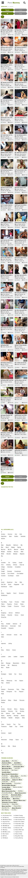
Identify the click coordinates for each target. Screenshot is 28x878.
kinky (2, 650)
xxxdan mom (6, 787)
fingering (9, 604)
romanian (22, 700)
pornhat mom (17, 783)
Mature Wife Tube (19, 829)
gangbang (3, 612)
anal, (17, 31)
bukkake (15, 553)
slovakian (3, 711)
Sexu (3, 315)
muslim (7, 667)
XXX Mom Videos (7, 827)
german (11, 612)
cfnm (2, 564)
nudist (10, 674)
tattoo (20, 295)
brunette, (3, 68)
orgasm (21, 680)
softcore (8, 713)
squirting (9, 715)
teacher (24, 418)
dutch (11, 586)
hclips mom (5, 779)
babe (2, 545)
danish (2, 582)
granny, (21, 348)
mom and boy (6, 806)
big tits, (21, 49)
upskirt (9, 733)
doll (23, 584)
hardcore (15, 623)
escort (14, 593)
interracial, (7, 435)
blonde (22, 549)
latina (9, 656)
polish (2, 691)
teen (14, 724)
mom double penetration (10, 774)
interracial (9, 634)
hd (20, 623)
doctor (9, 584)
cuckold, (21, 68)
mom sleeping (5, 809)
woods (14, 746)
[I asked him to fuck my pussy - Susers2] (21, 146)
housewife (3, 628)
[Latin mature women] (21, 427)
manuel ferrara (5, 297)
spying (2, 715)
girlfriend (17, 612)
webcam (24, 155)
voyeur (17, 739)
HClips (17, 157)
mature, (4, 33)
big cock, (23, 66)
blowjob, (22, 206)
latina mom (17, 768)
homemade (13, 626)
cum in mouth (11, 573)
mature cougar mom (16, 796)
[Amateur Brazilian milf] (7, 409)
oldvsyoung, (19, 418)
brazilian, (11, 31)
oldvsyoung (9, 680)
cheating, (21, 50)
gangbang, (8, 399)
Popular (7, 10)
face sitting (4, 602)
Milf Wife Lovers (6, 831)
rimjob (15, 700)
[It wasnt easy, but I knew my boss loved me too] (7, 129)
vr (21, 739)
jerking (10, 643)
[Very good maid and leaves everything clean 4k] (21, 76)
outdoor (8, 682)
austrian (3, 538)
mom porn (16, 798)
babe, (7, 31)
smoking (22, 711)
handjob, (9, 68)
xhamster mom (5, 804)
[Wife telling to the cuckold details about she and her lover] (21, 374)
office (2, 680)
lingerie (22, 656)
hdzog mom (14, 775)
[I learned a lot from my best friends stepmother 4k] (7, 76)
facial (10, 602)
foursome (16, 606)
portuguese (9, 691)
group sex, (3, 400)
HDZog (3, 402)
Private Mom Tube (19, 823)
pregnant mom (17, 806)
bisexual (16, 549)
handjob (8, 623)
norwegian (3, 674)
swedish (10, 717)
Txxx (17, 402)
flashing (3, 606)
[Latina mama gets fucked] (21, 304)
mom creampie (7, 783)
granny (16, 615)
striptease (3, 717)
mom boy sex (6, 800)
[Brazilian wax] (21, 391)
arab (21, 534)
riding (9, 700)
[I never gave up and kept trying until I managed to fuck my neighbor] (7, 94)
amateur (3, 534)
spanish (24, 364)
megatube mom (7, 768)
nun (15, 674)
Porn (14, 2)
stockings (16, 715)
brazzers (16, 551)
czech (17, 575)
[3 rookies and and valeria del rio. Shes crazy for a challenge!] (21, 356)
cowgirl (3, 571)
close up (22, 564)
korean (14, 650)
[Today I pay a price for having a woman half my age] (21, 269)
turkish (21, 726)
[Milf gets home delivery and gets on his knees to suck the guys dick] (21, 199)
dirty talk (3, 584)
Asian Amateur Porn (20, 819)
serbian (3, 709)
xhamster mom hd (15, 777)
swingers (17, 717)
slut (16, 711)
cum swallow (20, 573)
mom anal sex (5, 770)
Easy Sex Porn (6, 821)
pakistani (3, 689)
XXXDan (17, 367)
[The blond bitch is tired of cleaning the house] (21, 164)
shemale (9, 709)
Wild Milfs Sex (6, 825)
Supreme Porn (18, 831)
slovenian (10, 711)
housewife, (23, 225)
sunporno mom (5, 764)
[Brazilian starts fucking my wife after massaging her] (21, 251)
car (9, 562)
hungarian (11, 628)
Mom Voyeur (6, 834)
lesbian (15, 656)
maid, (11, 469)
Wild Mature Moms (7, 819)
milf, (7, 33)
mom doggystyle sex (8, 791)
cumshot (3, 575)
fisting (21, 604)
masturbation (16, 663)
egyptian (9, 593)
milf (22, 33)
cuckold (3, 573)
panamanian (11, 689)
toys (16, 726)
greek (22, 615)
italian (2, 637)
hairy (2, 623)
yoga (2, 752)
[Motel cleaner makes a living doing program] (7, 146)
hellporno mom (17, 779)
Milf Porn (5, 836)
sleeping (22, 709)
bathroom (16, 545)
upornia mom (5, 794)
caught (20, 562)
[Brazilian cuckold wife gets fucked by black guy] (7, 427)
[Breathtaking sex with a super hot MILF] (21, 234)
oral (16, 680)
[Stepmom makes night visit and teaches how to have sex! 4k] (7, 24)
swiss (23, 717)
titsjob (10, 726)
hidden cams (4, 626)
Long (20, 13)
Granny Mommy (19, 838)
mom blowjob (16, 808)
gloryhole (10, 615)
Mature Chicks (18, 834)
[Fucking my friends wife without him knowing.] (21, 41)
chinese (15, 564)
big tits (9, 549)
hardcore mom (6, 762)
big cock (3, 549)
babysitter (8, 545)
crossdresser (17, 571)
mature (9, 400)
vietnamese (4, 739)
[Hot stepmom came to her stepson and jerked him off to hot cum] (7, 59)
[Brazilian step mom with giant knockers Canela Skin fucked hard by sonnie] (7, 304)
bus (2, 556)
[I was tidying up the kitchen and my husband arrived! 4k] (21, 129)
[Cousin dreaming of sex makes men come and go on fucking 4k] (21, 111)
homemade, (5, 50)
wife (12, 365)
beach (7, 547)
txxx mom (13, 809)
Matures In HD (18, 827)
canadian (3, 562)
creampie (9, 571)
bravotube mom (16, 794)
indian (2, 634)
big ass (19, 547)
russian (3, 702)
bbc (22, 545)
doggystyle (16, 584)
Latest (20, 10)
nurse (20, 674)
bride (22, 551)
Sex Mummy (6, 817)
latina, (16, 33)
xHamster (4, 34)
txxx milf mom (6, 789)
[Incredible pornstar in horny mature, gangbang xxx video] (7, 391)
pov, (9, 33)
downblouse (4, 586)
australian (23, 536)
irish (21, 634)
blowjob (3, 551)
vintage (11, 739)
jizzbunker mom (18, 766)
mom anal (5, 796)
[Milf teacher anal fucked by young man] (21, 409)
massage (8, 663)
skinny (15, 709)
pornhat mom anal (19, 800)
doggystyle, (7, 138)
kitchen (8, 650)
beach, (17, 241)
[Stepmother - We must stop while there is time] (21, 24)
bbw (2, 547)
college (3, 567)
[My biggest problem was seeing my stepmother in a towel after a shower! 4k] (7, 216)
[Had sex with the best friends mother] (7, 181)
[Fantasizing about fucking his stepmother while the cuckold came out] (21, 94)
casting (14, 562)
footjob (9, 606)
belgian (13, 547)
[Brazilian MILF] (7, 339)
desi (16, 582)
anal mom (17, 762)
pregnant (21, 691)
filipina (2, 604)
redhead (3, 700)
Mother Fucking (19, 815)
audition (16, 536)
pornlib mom (5, 775)
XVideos (3, 262)
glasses (3, 615)
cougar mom (5, 781)
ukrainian (3, 733)
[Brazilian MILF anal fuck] (7, 374)
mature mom (15, 804)
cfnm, (6, 68)
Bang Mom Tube (19, 836)
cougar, (2, 85)
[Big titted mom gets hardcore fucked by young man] (21, 444)
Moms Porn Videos (19, 821)
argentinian (3, 536)
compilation (18, 567)
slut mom (20, 791)
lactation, (9, 173)
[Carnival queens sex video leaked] (21, 321)
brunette (9, 553)
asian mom (5, 760)
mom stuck (14, 760)
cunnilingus (11, 575)
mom (21, 173)
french (23, 606)
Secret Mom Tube (19, 825)
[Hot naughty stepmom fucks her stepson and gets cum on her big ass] (7, 199)
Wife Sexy (5, 829)
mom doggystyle (20, 792)
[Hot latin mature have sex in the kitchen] (7, 462)
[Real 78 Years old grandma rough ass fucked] (21, 339)
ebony (2, 593)
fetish (23, 602)
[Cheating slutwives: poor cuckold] (7, 356)
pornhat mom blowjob (7, 792)
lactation (3, 656)
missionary (14, 665)
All (7, 13)
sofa (2, 713)
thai (19, 724)
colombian (9, 567)
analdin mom (6, 772)
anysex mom (5, 777)
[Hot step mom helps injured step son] (7, 321)
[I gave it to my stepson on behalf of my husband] (7, 444)
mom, (21, 103)
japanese (3, 643)
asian (10, 536)
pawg (23, 689)
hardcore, (7, 295)
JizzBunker (4, 455)
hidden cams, (24, 85)
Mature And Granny (20, 817)
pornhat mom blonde (8, 785)
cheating (8, 564)
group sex (3, 617)
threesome (4, 726)
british (2, 553)
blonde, (21, 119)
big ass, (3, 84)
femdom (17, 602)
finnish (16, 604)
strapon (23, 715)
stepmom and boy (17, 787)
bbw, (21, 154)
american (10, 534)
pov (1, 330)
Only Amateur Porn (7, 815)
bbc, (19, 66)
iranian (15, 634)
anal (16, 534)
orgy (2, 682)
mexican (3, 665)
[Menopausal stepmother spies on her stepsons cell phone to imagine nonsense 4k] (21, 216)
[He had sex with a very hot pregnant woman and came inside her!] (7, 234)
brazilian (9, 551)
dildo (21, 582)
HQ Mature (5, 838)
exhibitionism (4, 595)
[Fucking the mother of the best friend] (21, 286)
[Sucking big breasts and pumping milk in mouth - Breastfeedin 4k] (7, 164)
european (21, 593)
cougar (3, 569)
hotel (19, 626)
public (2, 693)
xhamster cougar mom (9, 802)
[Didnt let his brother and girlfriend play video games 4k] (7, 269)
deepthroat (9, 582)
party (18, 689)
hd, (1, 33)
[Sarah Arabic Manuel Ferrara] (7, 286)
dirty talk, (3, 120)
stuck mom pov (5, 808)
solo (13, 713)
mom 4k (13, 781)
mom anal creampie (17, 764)
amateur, (4, 31)
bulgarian (22, 553)
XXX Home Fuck (6, 823)
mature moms (6, 766)
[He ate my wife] (21, 59)
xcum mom (23, 775)
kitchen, (8, 469)
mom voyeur (15, 770)
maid (2, 663)
